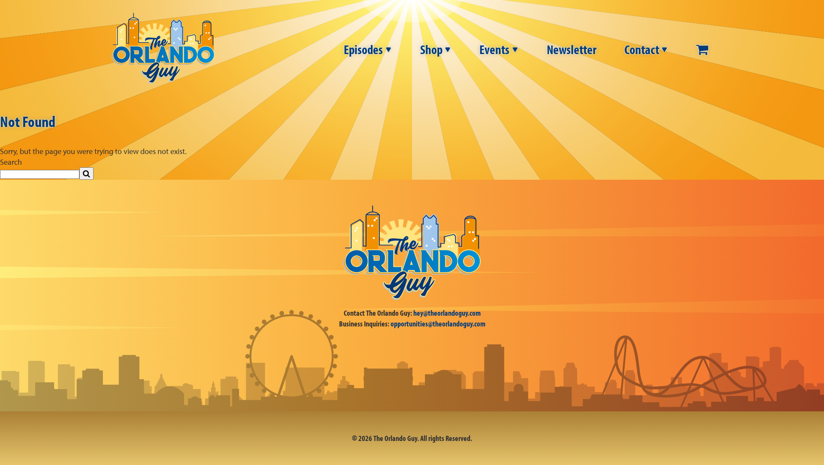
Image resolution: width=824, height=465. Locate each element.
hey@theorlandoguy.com (447, 313)
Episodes (363, 49)
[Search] (86, 173)
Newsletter (572, 49)
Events (494, 49)
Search (11, 162)
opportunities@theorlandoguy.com (438, 324)
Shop (431, 49)
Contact (641, 49)
